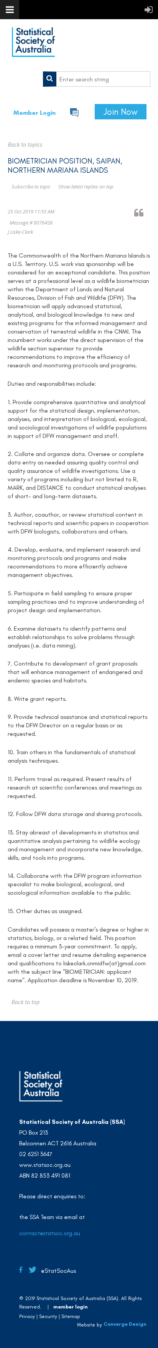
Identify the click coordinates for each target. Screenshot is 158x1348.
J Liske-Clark (20, 231)
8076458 (43, 222)
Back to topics (25, 144)
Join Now (121, 111)
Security (48, 1316)
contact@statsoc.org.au (49, 1233)
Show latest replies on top (86, 186)
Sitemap (70, 1316)
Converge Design (125, 1324)
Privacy (27, 1316)
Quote (142, 212)
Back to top (26, 1002)
